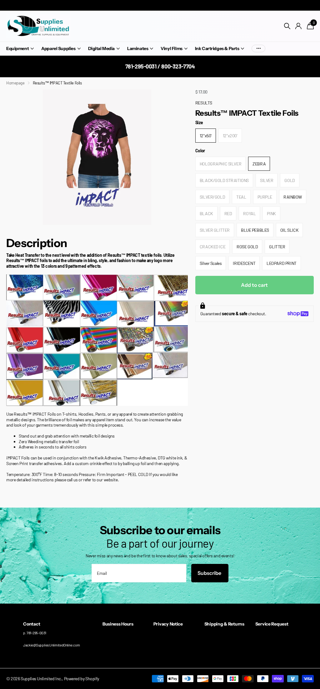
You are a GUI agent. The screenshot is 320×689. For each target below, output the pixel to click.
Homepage (15, 82)
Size (199, 122)
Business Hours (117, 624)
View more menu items (258, 49)
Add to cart (254, 285)
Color (200, 150)
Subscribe (210, 573)
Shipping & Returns (224, 624)
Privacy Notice (168, 624)
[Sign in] (298, 26)
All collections (20, 49)
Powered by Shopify (81, 678)
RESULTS (203, 102)
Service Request (271, 624)
